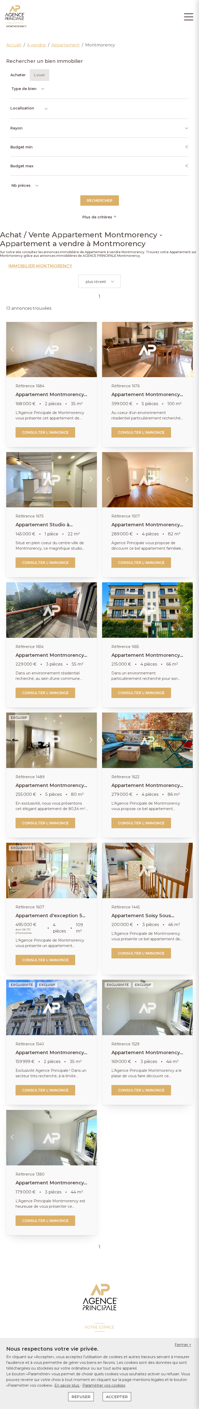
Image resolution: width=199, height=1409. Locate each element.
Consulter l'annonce (45, 432)
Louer (39, 75)
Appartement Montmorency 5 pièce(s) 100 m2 (145, 397)
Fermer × (183, 1344)
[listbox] (27, 88)
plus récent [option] (96, 281)
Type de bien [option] (24, 88)
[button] (12, 350)
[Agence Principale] (99, 1297)
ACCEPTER (117, 1396)
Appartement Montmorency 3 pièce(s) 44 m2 (145, 1055)
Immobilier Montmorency (40, 266)
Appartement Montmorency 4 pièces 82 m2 (145, 527)
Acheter (18, 75)
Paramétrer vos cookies (103, 1385)
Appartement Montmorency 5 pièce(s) (50, 788)
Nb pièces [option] (21, 185)
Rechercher (99, 200)
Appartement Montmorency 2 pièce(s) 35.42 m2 (50, 397)
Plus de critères (97, 217)
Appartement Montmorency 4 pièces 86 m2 (145, 788)
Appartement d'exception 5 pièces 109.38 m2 (49, 918)
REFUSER (81, 1396)
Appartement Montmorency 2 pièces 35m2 (50, 1055)
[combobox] (29, 108)
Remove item (103, 282)
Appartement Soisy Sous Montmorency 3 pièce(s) (141, 918)
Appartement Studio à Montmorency (42, 527)
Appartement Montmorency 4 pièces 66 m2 (145, 658)
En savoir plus (67, 1385)
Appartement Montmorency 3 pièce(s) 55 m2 (50, 658)
